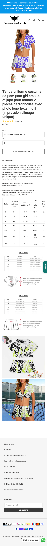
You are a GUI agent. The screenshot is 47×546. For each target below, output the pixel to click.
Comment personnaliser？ (13, 490)
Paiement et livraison (11, 472)
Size (3, 139)
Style (4, 130)
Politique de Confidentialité (13, 484)
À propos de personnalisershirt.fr (16, 455)
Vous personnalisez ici (23, 151)
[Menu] (43, 20)
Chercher (7, 449)
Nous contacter (9, 467)
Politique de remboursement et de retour (18, 478)
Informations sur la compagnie (15, 461)
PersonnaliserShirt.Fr (14, 536)
